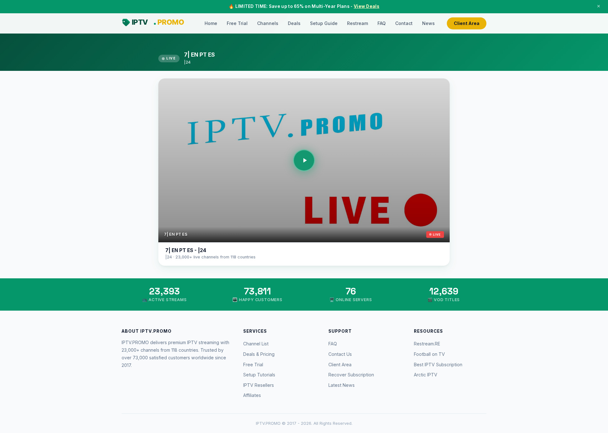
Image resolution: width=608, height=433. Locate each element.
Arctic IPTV (425, 374)
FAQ (381, 23)
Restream (357, 23)
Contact (404, 23)
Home (211, 23)
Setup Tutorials (259, 374)
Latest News (341, 385)
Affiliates (252, 395)
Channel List (256, 343)
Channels (267, 23)
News (428, 23)
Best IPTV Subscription (438, 364)
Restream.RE (427, 343)
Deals (294, 23)
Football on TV (429, 354)
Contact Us (340, 354)
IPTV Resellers (258, 385)
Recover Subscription (351, 374)
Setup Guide (324, 23)
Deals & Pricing (259, 354)
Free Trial (237, 23)
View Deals (366, 6)
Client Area (466, 23)
